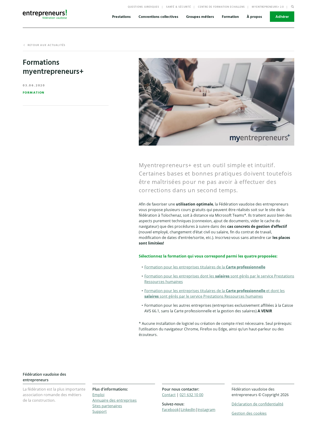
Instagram (206, 409)
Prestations (121, 17)
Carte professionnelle (245, 267)
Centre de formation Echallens (221, 7)
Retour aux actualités (46, 45)
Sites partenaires (107, 405)
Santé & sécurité (178, 7)
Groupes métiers (200, 17)
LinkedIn (188, 409)
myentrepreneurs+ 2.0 (268, 7)
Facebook (170, 409)
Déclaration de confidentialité (257, 404)
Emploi (98, 394)
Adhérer (282, 17)
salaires (222, 276)
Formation (230, 17)
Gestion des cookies (249, 413)
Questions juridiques (143, 7)
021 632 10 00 (191, 394)
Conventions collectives (158, 17)
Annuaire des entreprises (114, 400)
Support (99, 411)
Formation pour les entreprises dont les (179, 276)
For (147, 267)
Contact (169, 394)
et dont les (275, 290)
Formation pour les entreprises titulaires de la (185, 290)
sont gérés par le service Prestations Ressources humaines (211, 296)
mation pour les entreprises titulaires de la (188, 267)
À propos (254, 17)
